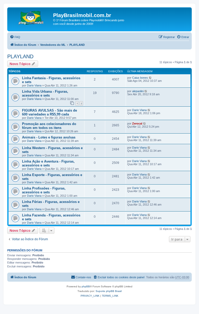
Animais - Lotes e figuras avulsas (48, 137)
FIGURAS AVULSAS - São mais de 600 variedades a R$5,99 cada (49, 112)
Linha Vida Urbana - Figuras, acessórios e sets (45, 93)
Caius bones (140, 77)
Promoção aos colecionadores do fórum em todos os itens (49, 126)
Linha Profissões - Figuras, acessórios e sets (44, 190)
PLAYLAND (20, 56)
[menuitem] (15, 37)
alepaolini (138, 91)
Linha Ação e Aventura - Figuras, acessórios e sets (48, 163)
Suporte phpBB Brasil (109, 291)
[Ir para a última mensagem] (150, 77)
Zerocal (137, 123)
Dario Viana (34, 85)
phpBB (86, 286)
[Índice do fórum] (31, 17)
